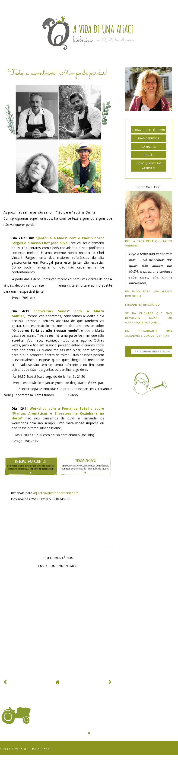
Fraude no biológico (142, 304)
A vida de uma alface (31, 749)
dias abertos (148, 138)
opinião (149, 155)
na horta (148, 146)
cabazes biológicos (148, 130)
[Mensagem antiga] (110, 682)
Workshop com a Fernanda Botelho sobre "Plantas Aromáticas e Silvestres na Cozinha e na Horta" (58, 413)
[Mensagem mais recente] (5, 682)
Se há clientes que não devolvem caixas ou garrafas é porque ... (148, 318)
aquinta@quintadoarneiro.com (56, 493)
